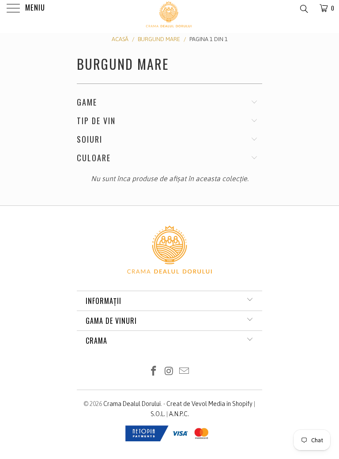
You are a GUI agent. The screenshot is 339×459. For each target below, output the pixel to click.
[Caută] (303, 9)
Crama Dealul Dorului (132, 403)
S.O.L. (158, 413)
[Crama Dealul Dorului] (169, 27)
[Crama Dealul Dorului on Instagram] (169, 372)
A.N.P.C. (179, 413)
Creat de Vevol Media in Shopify (209, 403)
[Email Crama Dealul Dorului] (184, 372)
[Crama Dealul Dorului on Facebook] (153, 372)
